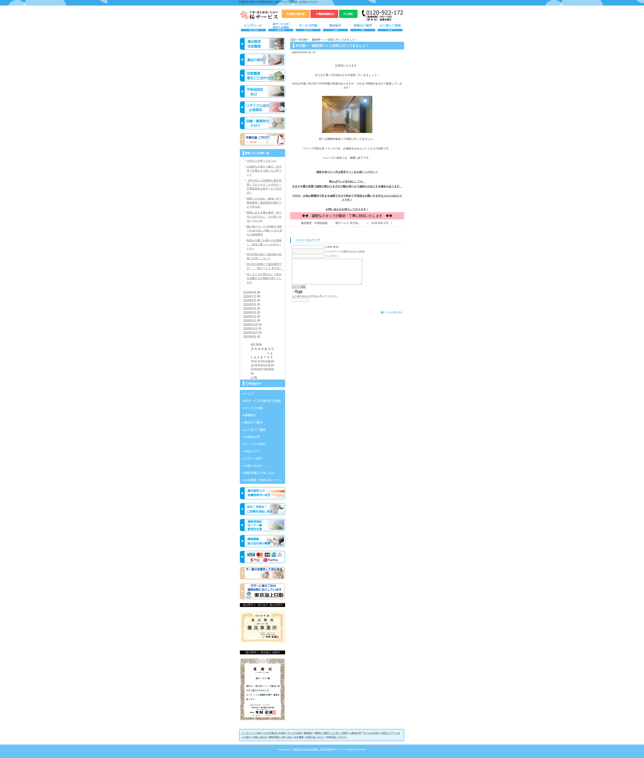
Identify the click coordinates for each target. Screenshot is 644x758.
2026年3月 (249, 312)
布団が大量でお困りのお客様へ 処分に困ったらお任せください (264, 244)
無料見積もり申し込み (262, 472)
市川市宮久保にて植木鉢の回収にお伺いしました (264, 256)
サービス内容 (308, 28)
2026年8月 (249, 292)
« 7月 (254, 377)
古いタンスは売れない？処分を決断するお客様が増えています (264, 278)
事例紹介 (335, 28)
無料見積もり (324, 14)
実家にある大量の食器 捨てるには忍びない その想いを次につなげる (264, 216)
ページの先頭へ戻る (393, 312)
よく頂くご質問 (390, 28)
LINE (348, 14)
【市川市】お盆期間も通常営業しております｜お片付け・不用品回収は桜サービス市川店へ (264, 186)
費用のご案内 (363, 28)
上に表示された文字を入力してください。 (316, 296)
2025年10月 (250, 332)
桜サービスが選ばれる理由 (280, 28)
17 (252, 365)
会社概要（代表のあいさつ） (309, 737)
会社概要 (262, 480)
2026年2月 (249, 316)
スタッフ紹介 (262, 458)
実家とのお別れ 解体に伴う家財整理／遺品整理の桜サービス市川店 (264, 202)
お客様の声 (262, 436)
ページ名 (262, 393)
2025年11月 (250, 328)
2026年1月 (249, 320)
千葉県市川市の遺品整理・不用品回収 (312, 749)
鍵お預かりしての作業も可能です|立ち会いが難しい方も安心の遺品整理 (264, 230)
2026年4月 (249, 308)
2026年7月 (249, 296)
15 (269, 361)
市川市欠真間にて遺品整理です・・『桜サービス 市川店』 (265, 266)
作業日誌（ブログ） (337, 737)
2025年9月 (249, 336)
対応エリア (262, 451)
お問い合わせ (296, 14)
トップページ (253, 28)
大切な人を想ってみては (261, 160)
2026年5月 (249, 304)
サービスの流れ (262, 444)
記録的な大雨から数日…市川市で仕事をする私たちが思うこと (264, 170)
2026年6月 (249, 300)
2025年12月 (250, 324)
